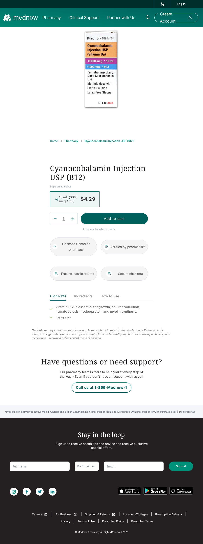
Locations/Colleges (135, 514)
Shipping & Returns (98, 514)
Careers (37, 514)
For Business (64, 514)
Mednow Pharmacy (89, 532)
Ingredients (83, 296)
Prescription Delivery (168, 514)
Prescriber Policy (113, 521)
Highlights (58, 296)
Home (54, 141)
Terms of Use (86, 521)
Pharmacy (71, 141)
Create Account (167, 17)
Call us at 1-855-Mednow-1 (101, 387)
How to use (110, 296)
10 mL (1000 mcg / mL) (68, 199)
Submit (181, 466)
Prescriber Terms (142, 521)
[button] (53, 18)
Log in (181, 4)
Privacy (65, 521)
